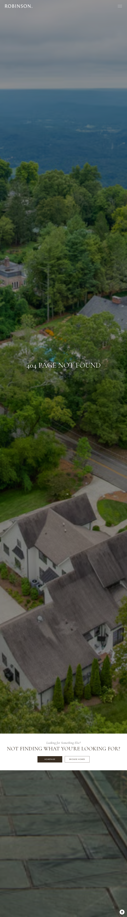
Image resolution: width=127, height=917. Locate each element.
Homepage (50, 759)
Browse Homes (77, 759)
